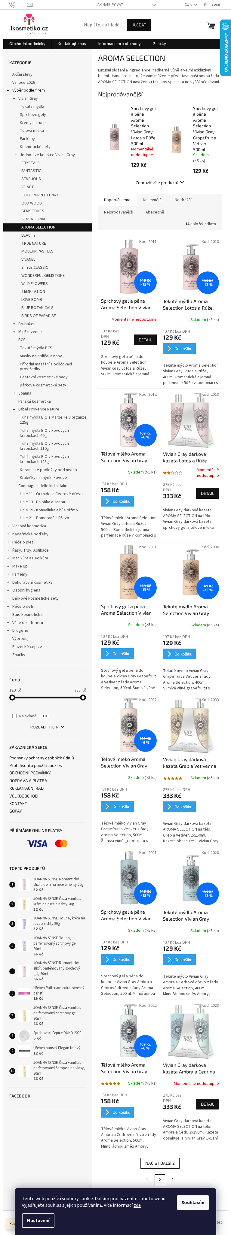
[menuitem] (27, 44)
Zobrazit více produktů (157, 182)
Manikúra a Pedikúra (30, 558)
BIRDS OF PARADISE (38, 316)
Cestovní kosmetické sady (44, 377)
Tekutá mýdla (32, 107)
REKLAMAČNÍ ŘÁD (26, 788)
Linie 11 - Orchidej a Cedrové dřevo (51, 494)
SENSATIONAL (33, 219)
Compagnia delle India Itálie (42, 486)
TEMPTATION (33, 292)
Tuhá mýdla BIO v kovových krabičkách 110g (44, 446)
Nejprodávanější (118, 212)
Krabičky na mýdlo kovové (43, 478)
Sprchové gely (33, 115)
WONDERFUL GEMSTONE (43, 276)
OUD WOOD (31, 203)
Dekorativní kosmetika (32, 583)
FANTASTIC (31, 171)
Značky (18, 655)
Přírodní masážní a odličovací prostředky (46, 366)
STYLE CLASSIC (34, 268)
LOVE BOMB (31, 300)
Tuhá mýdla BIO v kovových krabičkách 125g (44, 459)
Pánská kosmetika (34, 401)
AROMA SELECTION (38, 227)
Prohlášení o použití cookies (35, 765)
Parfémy (27, 139)
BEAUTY (28, 235)
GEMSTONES (32, 211)
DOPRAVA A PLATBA (28, 780)
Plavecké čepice (27, 647)
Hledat (138, 24)
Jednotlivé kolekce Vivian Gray (47, 155)
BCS (22, 340)
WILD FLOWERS (34, 284)
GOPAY (15, 811)
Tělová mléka (32, 131)
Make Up (20, 566)
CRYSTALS (30, 163)
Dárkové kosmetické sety (43, 385)
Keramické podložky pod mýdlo (48, 470)
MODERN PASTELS (37, 251)
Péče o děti (22, 607)
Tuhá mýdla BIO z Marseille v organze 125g (53, 419)
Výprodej (20, 639)
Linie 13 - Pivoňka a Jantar (43, 502)
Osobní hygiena (26, 590)
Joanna (24, 393)
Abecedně (155, 212)
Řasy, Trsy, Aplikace (30, 550)
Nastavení (38, 1220)
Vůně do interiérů (27, 623)
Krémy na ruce (33, 123)
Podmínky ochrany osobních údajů (41, 757)
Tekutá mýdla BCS (36, 348)
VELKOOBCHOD (23, 796)
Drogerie (20, 631)
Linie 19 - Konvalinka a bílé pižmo (49, 510)
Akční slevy (22, 74)
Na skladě (33, 716)
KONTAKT (18, 803)
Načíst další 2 (160, 1163)
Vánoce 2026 (23, 83)
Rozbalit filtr (44, 727)
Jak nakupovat (109, 5)
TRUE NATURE (33, 244)
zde (137, 1205)
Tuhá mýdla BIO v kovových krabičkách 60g (44, 433)
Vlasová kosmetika (29, 526)
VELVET (27, 187)
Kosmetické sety (35, 147)
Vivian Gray (28, 98)
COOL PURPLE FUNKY (39, 195)
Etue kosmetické (27, 615)
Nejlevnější (152, 200)
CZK (188, 4)
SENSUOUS (31, 179)
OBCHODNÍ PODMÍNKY (30, 772)
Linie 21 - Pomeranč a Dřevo (44, 518)
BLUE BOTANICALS (37, 308)
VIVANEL (28, 259)
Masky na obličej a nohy (41, 356)
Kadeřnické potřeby (30, 534)
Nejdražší (183, 200)
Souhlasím (193, 1202)
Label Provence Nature (38, 409)
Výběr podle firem (28, 90)
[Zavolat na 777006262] (18, 4)
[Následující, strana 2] (160, 1179)
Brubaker (26, 324)
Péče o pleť (22, 542)
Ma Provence (30, 332)
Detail (145, 339)
